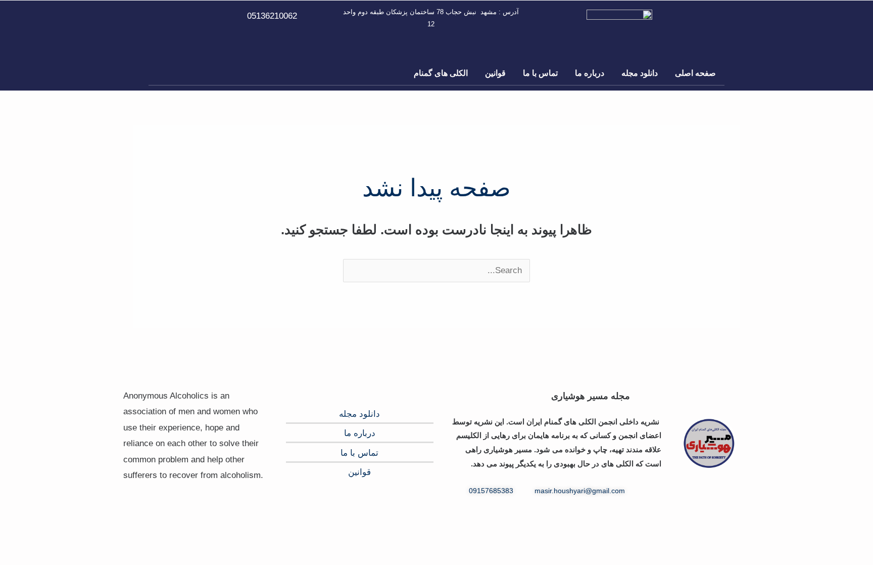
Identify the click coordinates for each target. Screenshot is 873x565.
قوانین (495, 73)
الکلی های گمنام (441, 73)
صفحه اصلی (695, 73)
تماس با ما (540, 73)
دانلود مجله (639, 73)
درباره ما (589, 73)
